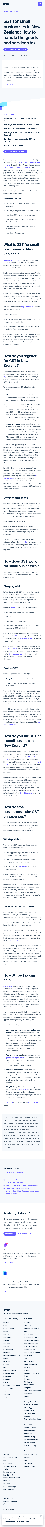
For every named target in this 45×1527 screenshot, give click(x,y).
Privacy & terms (9, 1472)
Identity (6, 1358)
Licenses (6, 1480)
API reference (29, 1431)
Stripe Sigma (8, 1388)
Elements (7, 1352)
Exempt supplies (15, 654)
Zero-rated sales (10, 649)
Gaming (27, 1370)
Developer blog (30, 1446)
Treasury (6, 1397)
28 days (18, 636)
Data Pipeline (8, 1349)
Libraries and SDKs (31, 1440)
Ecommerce (28, 1334)
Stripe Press (29, 1463)
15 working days (26, 793)
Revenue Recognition (11, 1385)
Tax (23, 11)
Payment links (8, 1373)
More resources (10, 11)
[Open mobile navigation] (40, 4)
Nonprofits (28, 1387)
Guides (6, 1454)
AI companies (29, 1361)
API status (28, 1434)
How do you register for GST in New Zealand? (21, 125)
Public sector (29, 1394)
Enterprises (28, 1322)
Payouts (6, 1379)
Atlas (5, 1325)
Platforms (28, 1355)
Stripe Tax (24, 542)
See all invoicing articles (13, 1173)
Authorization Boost (11, 1328)
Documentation (30, 1428)
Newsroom (28, 1460)
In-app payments (30, 1346)
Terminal (6, 1394)
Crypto (6, 1346)
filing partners (24, 1089)
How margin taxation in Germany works (22, 1185)
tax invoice (22, 866)
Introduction (8, 114)
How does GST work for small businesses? (20, 129)
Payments (7, 1376)
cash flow (14, 940)
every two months (16, 407)
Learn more (8, 84)
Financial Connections (11, 1355)
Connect (6, 1343)
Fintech (27, 1367)
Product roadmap (30, 1454)
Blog (5, 1460)
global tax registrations (15, 1057)
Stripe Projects (30, 1443)
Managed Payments (11, 1370)
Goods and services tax (12, 260)
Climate (6, 1340)
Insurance (28, 1379)
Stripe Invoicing (26, 638)
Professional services (32, 1390)
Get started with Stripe (14, 49)
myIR (5, 377)
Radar (5, 1382)
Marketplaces (29, 1349)
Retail (26, 1397)
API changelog (29, 1437)
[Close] (40, 1516)
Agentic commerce (31, 1328)
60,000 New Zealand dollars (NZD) (17, 167)
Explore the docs (10, 1291)
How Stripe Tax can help (13, 145)
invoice (14, 607)
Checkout (7, 1337)
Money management (32, 1352)
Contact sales (23, 1234)
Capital (6, 1334)
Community (7, 1463)
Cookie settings (9, 1486)
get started (33, 1102)
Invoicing (6, 1361)
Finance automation (31, 1340)
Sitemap (6, 1483)
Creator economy (31, 1364)
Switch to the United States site (16, 1522)
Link (5, 1367)
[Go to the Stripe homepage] (6, 1310)
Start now (9, 1234)
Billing (5, 1331)
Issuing (6, 1364)
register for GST (28, 306)
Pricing (6, 1322)
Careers (27, 1457)
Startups (27, 1325)
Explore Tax (8, 1262)
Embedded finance (31, 1337)
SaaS (26, 1358)
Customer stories (10, 1457)
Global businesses (31, 1343)
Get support (8, 1498)
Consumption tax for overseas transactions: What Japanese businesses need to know (22, 1191)
